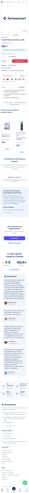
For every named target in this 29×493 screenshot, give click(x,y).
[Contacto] (19, 2)
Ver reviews (7, 212)
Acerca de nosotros (7, 450)
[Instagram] (7, 426)
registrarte (17, 179)
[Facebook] (3, 426)
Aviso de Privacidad (7, 470)
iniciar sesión (9, 179)
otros (9, 35)
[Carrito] (22, 2)
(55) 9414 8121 (7, 436)
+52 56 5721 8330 (8, 433)
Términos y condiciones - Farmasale (10, 475)
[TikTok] (14, 426)
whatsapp (15, 203)
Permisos (4, 477)
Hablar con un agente (14, 243)
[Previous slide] (23, 111)
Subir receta (14, 238)
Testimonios (5, 456)
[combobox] (9, 61)
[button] (10, 2)
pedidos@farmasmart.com (10, 438)
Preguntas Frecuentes (7, 452)
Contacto (4, 454)
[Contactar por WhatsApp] (25, 483)
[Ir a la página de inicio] (2, 2)
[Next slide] (26, 111)
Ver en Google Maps (8, 422)
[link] (15, 35)
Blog (3, 463)
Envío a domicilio (6, 459)
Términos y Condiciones (8, 472)
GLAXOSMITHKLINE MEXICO (16, 70)
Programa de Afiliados (7, 461)
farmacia (3, 35)
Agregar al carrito (20, 61)
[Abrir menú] (26, 2)
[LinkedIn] (10, 426)
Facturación (5, 479)
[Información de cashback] (25, 50)
